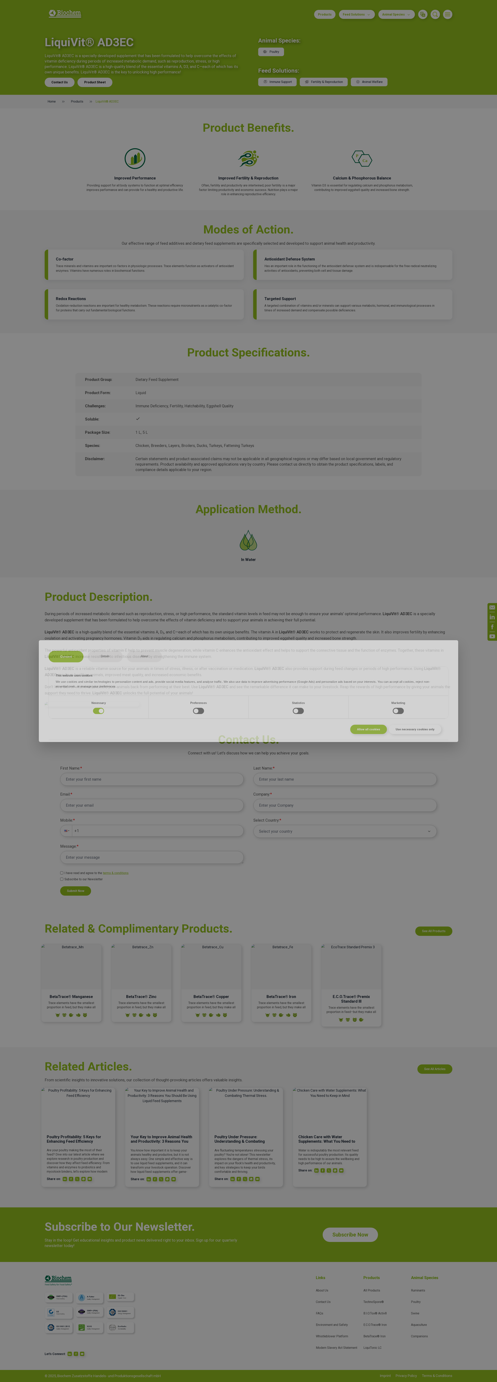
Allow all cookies (368, 729)
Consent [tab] (66, 656)
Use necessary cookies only (415, 729)
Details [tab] (105, 656)
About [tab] (144, 656)
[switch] (198, 711)
